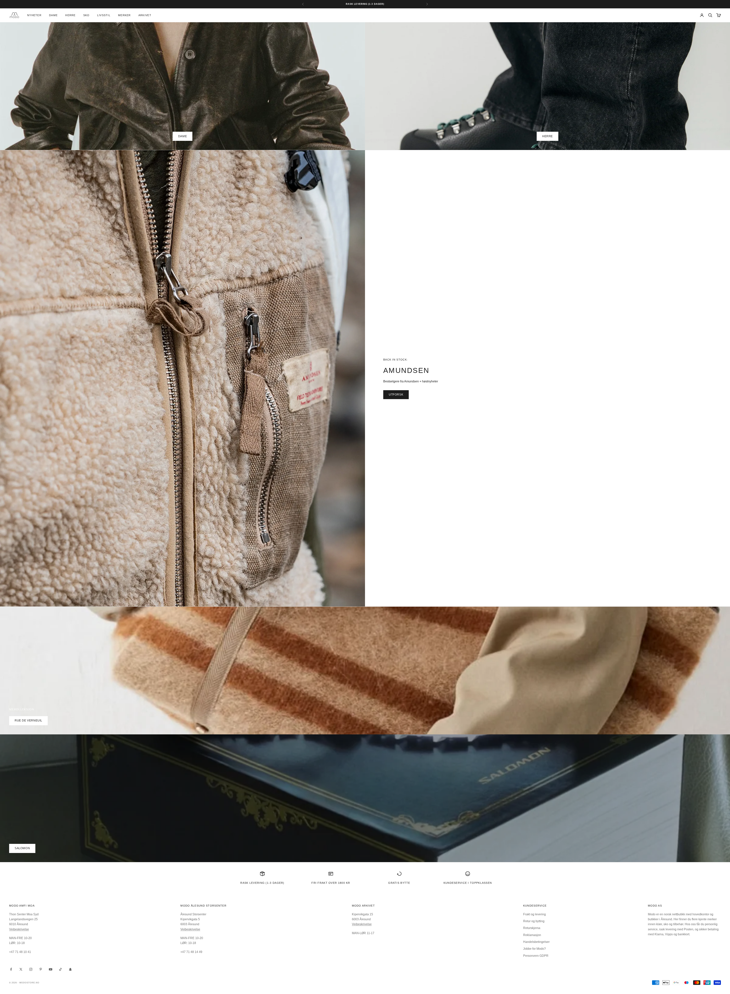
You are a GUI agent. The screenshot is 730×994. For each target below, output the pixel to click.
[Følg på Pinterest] (41, 969)
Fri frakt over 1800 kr (330, 882)
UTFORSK (396, 394)
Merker (124, 15)
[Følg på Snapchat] (70, 969)
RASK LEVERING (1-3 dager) (262, 882)
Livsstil (103, 15)
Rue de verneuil (28, 720)
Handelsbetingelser (536, 941)
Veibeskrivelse (19, 929)
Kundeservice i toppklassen (468, 882)
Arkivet (144, 15)
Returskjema (531, 928)
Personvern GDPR (535, 955)
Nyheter (34, 15)
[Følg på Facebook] (11, 969)
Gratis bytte (399, 882)
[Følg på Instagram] (31, 969)
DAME (182, 136)
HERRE (547, 136)
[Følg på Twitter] (21, 969)
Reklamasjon (532, 935)
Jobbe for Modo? (534, 948)
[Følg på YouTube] (50, 969)
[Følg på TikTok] (60, 969)
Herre (70, 15)
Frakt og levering (534, 914)
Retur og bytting (533, 921)
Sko (86, 15)
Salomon (22, 848)
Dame (53, 15)
